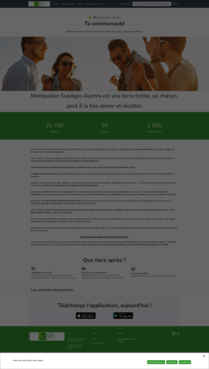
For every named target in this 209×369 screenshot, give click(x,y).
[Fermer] (204, 355)
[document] (104, 361)
